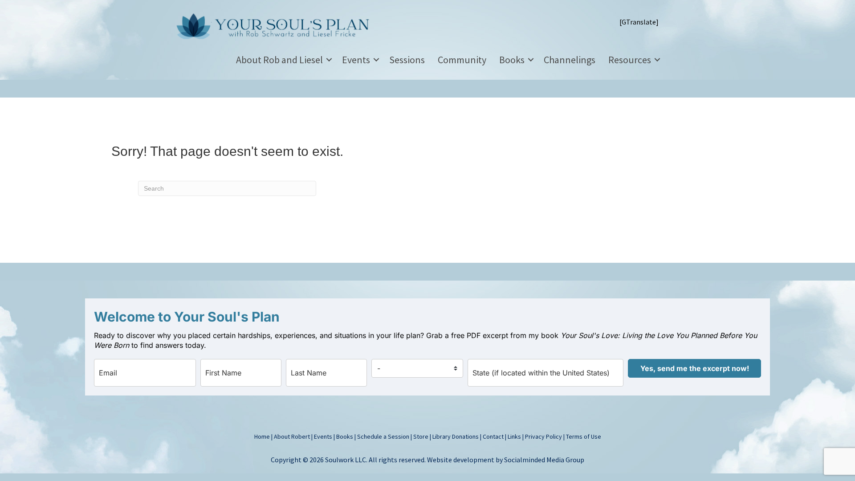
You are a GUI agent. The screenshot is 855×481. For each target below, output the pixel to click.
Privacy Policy (543, 436)
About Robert (292, 436)
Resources (629, 59)
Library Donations (455, 436)
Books (512, 59)
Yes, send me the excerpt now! (694, 368)
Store (420, 436)
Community (462, 59)
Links (514, 436)
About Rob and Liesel (279, 59)
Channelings (569, 59)
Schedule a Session (383, 436)
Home (262, 436)
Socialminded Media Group (544, 459)
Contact (493, 436)
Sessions (407, 59)
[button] (329, 60)
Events (356, 59)
